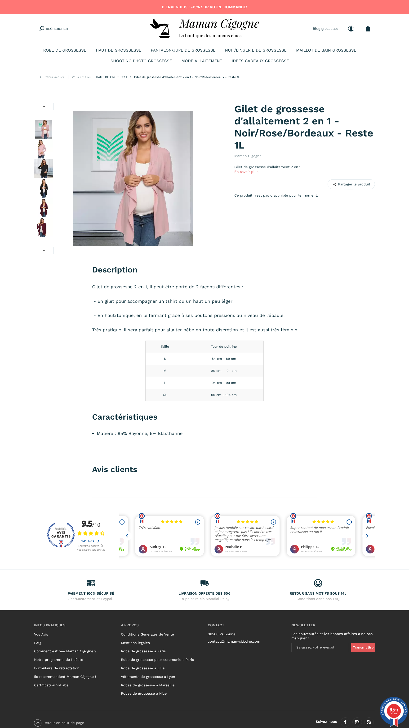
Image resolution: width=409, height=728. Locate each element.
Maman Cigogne (248, 156)
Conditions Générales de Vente (147, 634)
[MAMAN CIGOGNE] (204, 28)
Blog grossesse (325, 28)
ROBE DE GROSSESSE (64, 50)
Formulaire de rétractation (57, 668)
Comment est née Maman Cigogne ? (65, 651)
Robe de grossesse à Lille (142, 668)
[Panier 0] (368, 28)
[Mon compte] (351, 28)
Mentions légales (135, 643)
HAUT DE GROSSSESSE (118, 50)
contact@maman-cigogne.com (234, 641)
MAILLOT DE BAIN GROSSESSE (326, 50)
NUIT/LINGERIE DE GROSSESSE (255, 50)
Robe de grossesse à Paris (143, 651)
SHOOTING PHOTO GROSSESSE (141, 61)
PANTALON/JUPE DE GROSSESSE (183, 50)
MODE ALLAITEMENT (202, 61)
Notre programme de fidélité (58, 660)
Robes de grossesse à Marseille (147, 685)
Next (44, 250)
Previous (44, 106)
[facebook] (345, 722)
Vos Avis (41, 634)
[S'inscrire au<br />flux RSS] (369, 722)
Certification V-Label (52, 685)
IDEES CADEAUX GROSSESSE (260, 61)
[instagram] (357, 722)
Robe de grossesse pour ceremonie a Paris (157, 660)
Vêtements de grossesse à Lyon (148, 677)
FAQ (37, 643)
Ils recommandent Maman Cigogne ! (65, 677)
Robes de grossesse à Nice (144, 693)
